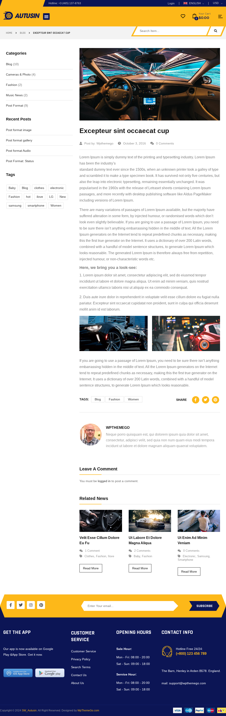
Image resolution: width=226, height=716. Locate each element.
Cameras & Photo (18, 74)
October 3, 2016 (134, 143)
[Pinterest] (41, 605)
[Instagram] (31, 605)
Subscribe (204, 606)
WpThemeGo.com (88, 710)
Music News (14, 95)
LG (51, 196)
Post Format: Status (20, 161)
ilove (40, 196)
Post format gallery (19, 140)
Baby (12, 188)
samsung (15, 205)
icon (220, 16)
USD (216, 3)
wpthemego (104, 143)
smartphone (36, 205)
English (195, 3)
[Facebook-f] (11, 605)
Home (9, 33)
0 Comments (165, 143)
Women (56, 205)
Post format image (19, 130)
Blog (23, 33)
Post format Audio (18, 150)
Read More (91, 568)
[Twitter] (21, 605)
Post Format (14, 105)
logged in (104, 481)
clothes (39, 188)
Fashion (11, 85)
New (63, 196)
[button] (46, 16)
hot (28, 196)
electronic (57, 188)
